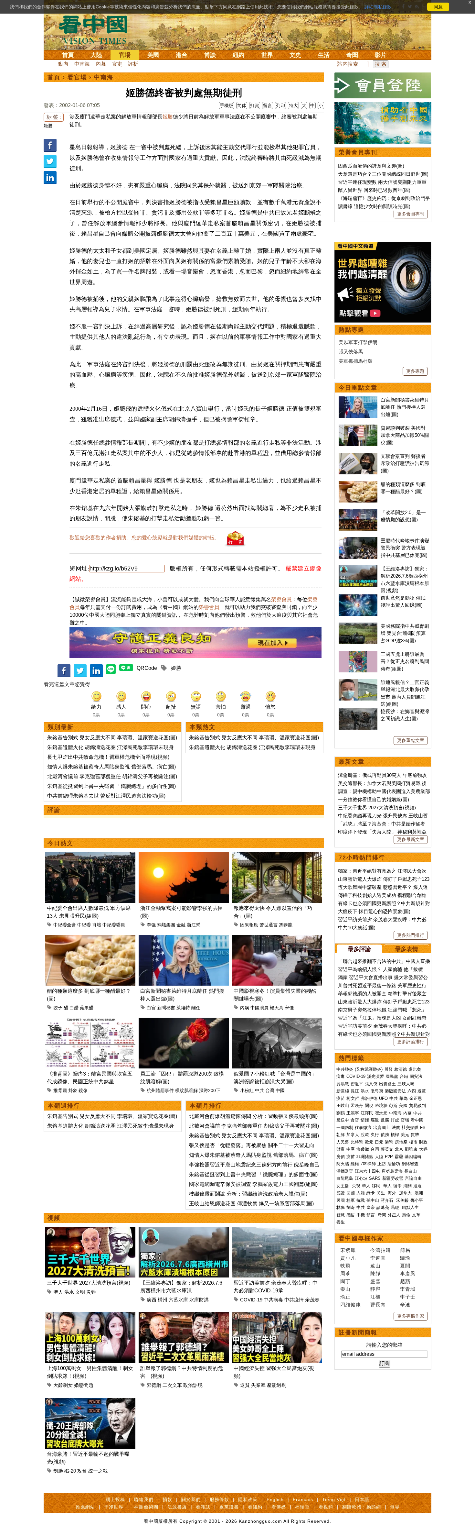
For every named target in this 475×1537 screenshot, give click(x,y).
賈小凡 (348, 1258)
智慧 (340, 1214)
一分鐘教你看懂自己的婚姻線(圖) (373, 799)
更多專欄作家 (410, 1316)
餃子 (57, 1007)
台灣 (269, 1090)
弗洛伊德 (369, 1098)
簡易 (405, 1250)
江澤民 (367, 1113)
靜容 (375, 1289)
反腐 (385, 1120)
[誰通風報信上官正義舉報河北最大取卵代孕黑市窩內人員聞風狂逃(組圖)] (358, 682)
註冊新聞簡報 (358, 1332)
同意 (438, 6)
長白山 (410, 1171)
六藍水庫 (178, 1299)
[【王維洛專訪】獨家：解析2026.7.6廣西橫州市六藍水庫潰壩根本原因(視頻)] (184, 1230)
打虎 (395, 1120)
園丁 (345, 1281)
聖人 (58, 1292)
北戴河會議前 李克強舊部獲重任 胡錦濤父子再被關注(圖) (112, 776)
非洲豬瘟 (364, 1156)
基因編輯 (413, 1156)
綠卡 (370, 1192)
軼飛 (345, 1265)
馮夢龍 (285, 924)
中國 (280, 1090)
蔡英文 (387, 1149)
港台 (181, 55)
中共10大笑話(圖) (356, 927)
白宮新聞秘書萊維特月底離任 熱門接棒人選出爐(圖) (405, 407)
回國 (350, 1192)
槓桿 (395, 1134)
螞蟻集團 (166, 924)
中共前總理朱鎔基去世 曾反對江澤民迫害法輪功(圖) (106, 796)
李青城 (408, 1289)
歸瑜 (405, 1258)
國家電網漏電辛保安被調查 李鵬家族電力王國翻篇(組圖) (253, 1184)
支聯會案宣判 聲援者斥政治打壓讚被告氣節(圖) (405, 463)
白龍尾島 (344, 1178)
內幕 (101, 64)
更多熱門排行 (410, 935)
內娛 (244, 1007)
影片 (380, 55)
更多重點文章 (410, 740)
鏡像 (83, 1090)
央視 (356, 1185)
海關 (407, 1185)
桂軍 (350, 1200)
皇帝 (370, 1207)
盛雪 (375, 1281)
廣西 (151, 1299)
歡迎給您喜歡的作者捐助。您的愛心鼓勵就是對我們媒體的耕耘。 (144, 537)
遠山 (375, 1265)
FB (423, 1127)
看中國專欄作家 (361, 1238)
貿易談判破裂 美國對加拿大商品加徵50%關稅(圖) (405, 435)
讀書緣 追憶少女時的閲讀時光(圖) (374, 206)
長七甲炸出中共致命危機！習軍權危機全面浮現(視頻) (108, 757)
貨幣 (415, 1134)
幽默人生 (410, 1207)
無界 (395, 1506)
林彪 (340, 1207)
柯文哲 (352, 1098)
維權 (355, 1163)
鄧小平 (416, 1200)
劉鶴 (340, 1113)
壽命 (406, 1214)
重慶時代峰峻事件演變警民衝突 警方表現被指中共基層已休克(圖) (405, 548)
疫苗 (340, 1098)
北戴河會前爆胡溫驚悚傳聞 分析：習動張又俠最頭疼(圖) (253, 1116)
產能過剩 (276, 1385)
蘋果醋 (86, 1007)
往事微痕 (363, 1127)
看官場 (77, 77)
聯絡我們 (143, 1499)
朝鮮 (340, 1134)
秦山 (345, 1289)
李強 (151, 924)
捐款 (167, 1499)
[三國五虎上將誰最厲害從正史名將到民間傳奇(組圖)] (358, 654)
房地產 (401, 1142)
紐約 (238, 55)
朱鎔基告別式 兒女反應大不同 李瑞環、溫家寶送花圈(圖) (112, 737)
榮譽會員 (281, 599)
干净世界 (113, 1506)
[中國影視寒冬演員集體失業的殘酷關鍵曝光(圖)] (277, 938)
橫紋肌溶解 (186, 1090)
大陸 (96, 55)
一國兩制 (344, 1127)
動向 (63, 64)
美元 (405, 1134)
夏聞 (405, 1265)
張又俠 (371, 1083)
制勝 (58, 1471)
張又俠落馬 (351, 351)
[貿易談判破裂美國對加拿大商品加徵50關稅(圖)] (358, 428)
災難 (91, 1292)
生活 (324, 55)
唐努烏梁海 (392, 1171)
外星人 (394, 1214)
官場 (125, 55)
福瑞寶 (302, 1506)
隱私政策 (248, 1499)
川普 (388, 1069)
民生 (381, 1192)
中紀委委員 (113, 924)
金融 (180, 924)
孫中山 (372, 1200)
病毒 (340, 1076)
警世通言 (268, 924)
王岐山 (342, 1105)
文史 (295, 55)
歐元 (369, 1142)
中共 (259, 1090)
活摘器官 (344, 1171)
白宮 (151, 1007)
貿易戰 (342, 1083)
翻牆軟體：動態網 (361, 1506)
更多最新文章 (410, 839)
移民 (376, 1185)
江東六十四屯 (367, 1171)
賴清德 (400, 1069)
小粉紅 (247, 1090)
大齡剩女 (63, 1385)
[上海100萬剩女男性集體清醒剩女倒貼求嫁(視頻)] (90, 1316)
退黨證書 (229, 1506)
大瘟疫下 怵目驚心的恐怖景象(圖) (374, 911)
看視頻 (326, 1506)
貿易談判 (418, 1105)
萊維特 (183, 1007)
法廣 (396, 1127)
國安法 (416, 1076)
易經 (395, 1207)
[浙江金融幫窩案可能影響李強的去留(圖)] (184, 855)
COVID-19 (251, 1299)
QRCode (147, 668)
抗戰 (360, 1200)
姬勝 (48, 125)
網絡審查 (410, 1163)
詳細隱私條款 (378, 6)
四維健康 (350, 1304)
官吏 (117, 64)
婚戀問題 (83, 1385)
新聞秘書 (166, 1007)
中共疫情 (294, 1299)
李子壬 (408, 1296)
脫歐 (365, 1134)
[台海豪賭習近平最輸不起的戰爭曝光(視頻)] (90, 1401)
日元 (379, 1142)
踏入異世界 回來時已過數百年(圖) (374, 190)
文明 (80, 1292)
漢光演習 (375, 1076)
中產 (350, 1149)
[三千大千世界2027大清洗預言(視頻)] (90, 1230)
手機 (360, 1214)
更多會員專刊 (410, 213)
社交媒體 (410, 1127)
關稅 (369, 1105)
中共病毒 (273, 1299)
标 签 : (54, 117)
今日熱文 (60, 843)
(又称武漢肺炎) (369, 1069)
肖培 (96, 924)
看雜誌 (203, 1506)
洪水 (69, 1292)
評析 (133, 64)
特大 (293, 105)
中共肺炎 (344, 1069)
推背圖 (60, 1090)
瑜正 (345, 1296)
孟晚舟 (357, 1105)
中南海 (82, 64)
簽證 (340, 1192)
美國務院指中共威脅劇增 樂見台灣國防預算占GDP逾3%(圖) (405, 633)
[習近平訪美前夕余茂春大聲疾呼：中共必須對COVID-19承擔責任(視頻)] (277, 1230)
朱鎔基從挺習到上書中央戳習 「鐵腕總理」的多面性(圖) (111, 786)
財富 (340, 1149)
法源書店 (177, 1506)
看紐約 (255, 1506)
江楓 (375, 1296)
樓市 (413, 1142)
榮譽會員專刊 (358, 152)
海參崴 (362, 1149)
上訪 (381, 1163)
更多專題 (415, 371)
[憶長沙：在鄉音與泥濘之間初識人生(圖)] (358, 711)
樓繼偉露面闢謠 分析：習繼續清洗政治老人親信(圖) (248, 1194)
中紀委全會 (64, 924)
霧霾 (399, 1156)
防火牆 (342, 1163)
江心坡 (361, 1178)
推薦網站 (85, 1506)
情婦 (365, 1120)
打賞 (254, 105)
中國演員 (259, 1007)
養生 (340, 1222)
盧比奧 (414, 1069)
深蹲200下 (209, 1090)
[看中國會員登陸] (382, 85)
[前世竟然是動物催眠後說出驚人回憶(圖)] (358, 598)
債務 (385, 1134)
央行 (375, 1134)
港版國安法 (395, 1091)
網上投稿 (115, 1499)
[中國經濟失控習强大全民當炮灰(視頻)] (277, 1316)
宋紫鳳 (348, 1250)
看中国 (97, 29)
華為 (403, 1098)
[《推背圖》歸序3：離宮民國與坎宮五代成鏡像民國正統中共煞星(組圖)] (90, 1021)
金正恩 (415, 1098)
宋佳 (289, 1007)
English (275, 1499)
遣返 (417, 1185)
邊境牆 (381, 1105)
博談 (210, 55)
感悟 (350, 1214)
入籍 (360, 1192)
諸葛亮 (382, 1207)
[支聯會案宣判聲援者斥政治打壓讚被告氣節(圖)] (358, 456)
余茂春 (312, 1299)
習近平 (357, 1083)
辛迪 (405, 1304)
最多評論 (359, 949)
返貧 (245, 1385)
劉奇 (350, 1207)
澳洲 (419, 1192)
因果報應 (249, 924)
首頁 (68, 55)
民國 (340, 1200)
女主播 (343, 1185)
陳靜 (375, 1273)
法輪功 (393, 1163)
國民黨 (391, 1076)
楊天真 (276, 1007)
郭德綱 (154, 1385)
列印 (280, 105)
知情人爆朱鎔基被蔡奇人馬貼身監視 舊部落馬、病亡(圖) (111, 766)
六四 (411, 1091)
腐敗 (375, 1120)
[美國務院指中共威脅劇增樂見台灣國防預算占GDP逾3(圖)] (358, 626)
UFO (383, 1098)
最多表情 (406, 949)
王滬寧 (352, 1113)
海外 (392, 1192)
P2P (389, 1156)
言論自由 (413, 1178)
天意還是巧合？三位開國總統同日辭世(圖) (383, 174)
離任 (195, 1007)
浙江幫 (193, 924)
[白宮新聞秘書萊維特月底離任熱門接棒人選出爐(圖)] (184, 938)
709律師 (368, 1163)
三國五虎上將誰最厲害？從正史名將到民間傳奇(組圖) (405, 661)
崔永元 (381, 1113)
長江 (355, 1091)
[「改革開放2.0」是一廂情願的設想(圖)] (358, 512)
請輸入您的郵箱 (384, 1345)
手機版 (226, 105)
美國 (153, 55)
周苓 (345, 1273)
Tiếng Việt (334, 1499)
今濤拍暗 (380, 1250)
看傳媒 (278, 1506)
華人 (366, 1185)
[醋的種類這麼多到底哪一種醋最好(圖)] (90, 938)
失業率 (258, 1385)
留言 (267, 105)
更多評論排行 (410, 1041)
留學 (397, 1185)
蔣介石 (388, 1200)
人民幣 (342, 1142)
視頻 (54, 1218)
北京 (399, 1149)
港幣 (389, 1142)
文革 (416, 1214)
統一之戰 (98, 1471)
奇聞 (352, 55)
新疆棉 (342, 1091)
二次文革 (172, 1385)
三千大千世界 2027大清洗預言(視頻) (88, 1283)
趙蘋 (405, 1281)
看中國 (417, 1120)
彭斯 (393, 1105)
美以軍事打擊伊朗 (358, 342)
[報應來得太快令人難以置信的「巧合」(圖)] (277, 855)
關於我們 (191, 1499)
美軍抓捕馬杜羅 (356, 361)
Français (303, 1499)
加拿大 (352, 1134)
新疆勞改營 (392, 1178)
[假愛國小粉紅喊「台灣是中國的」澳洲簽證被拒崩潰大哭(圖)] (277, 1021)
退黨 (421, 1091)
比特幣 (357, 1142)
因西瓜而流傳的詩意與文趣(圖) (371, 166)
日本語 (362, 1499)
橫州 (162, 1299)
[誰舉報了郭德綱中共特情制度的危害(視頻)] (184, 1316)
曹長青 (378, 1304)
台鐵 (404, 1076)
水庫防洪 (199, 1299)
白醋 (74, 1007)
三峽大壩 (405, 1083)
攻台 (82, 1471)
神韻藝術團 (146, 1506)
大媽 (423, 1149)
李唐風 (408, 1273)
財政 (423, 1142)
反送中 (342, 1120)
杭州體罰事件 (160, 1090)
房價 (340, 1156)
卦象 (72, 1090)
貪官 (355, 1120)
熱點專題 (351, 329)
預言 (371, 1214)
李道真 (378, 1258)
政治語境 (193, 1385)
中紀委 (84, 924)
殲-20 (70, 1471)
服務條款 (219, 1499)
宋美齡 (402, 1200)
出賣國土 (387, 1083)
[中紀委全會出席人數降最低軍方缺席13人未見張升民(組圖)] (90, 855)
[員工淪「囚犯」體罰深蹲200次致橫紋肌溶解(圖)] (184, 1021)
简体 (241, 105)
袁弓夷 (377, 1091)
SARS (375, 1178)
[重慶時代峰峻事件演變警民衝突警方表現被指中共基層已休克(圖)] (358, 540)
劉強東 (411, 1149)
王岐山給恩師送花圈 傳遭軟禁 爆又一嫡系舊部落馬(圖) (251, 1203)
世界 (267, 55)
